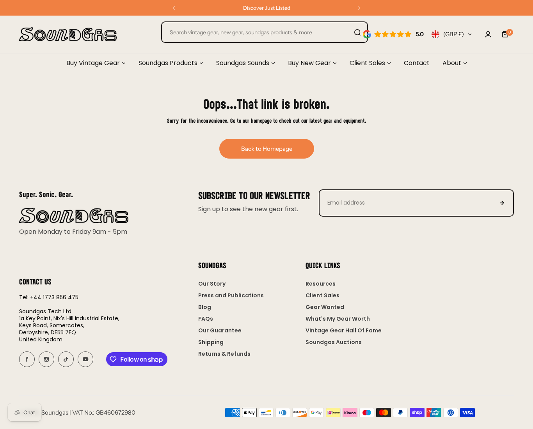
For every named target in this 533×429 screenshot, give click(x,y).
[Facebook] (27, 359)
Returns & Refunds (224, 354)
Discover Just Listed (266, 8)
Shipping (211, 342)
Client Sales (322, 295)
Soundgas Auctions (334, 342)
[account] (488, 34)
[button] (174, 8)
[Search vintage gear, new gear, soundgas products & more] (357, 32)
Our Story (212, 284)
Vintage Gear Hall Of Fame (344, 330)
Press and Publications (231, 295)
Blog (204, 307)
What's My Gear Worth (338, 319)
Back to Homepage (266, 148)
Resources (321, 284)
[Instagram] (46, 359)
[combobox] (264, 32)
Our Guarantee (220, 330)
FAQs (205, 319)
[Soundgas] (68, 34)
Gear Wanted (325, 307)
